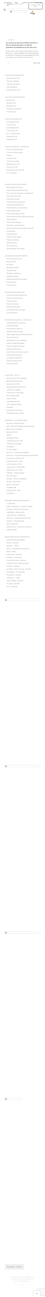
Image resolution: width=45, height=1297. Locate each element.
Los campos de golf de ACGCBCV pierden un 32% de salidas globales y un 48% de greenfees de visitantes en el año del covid (22, 45)
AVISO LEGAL (17, 1283)
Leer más (36, 63)
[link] (18, 12)
